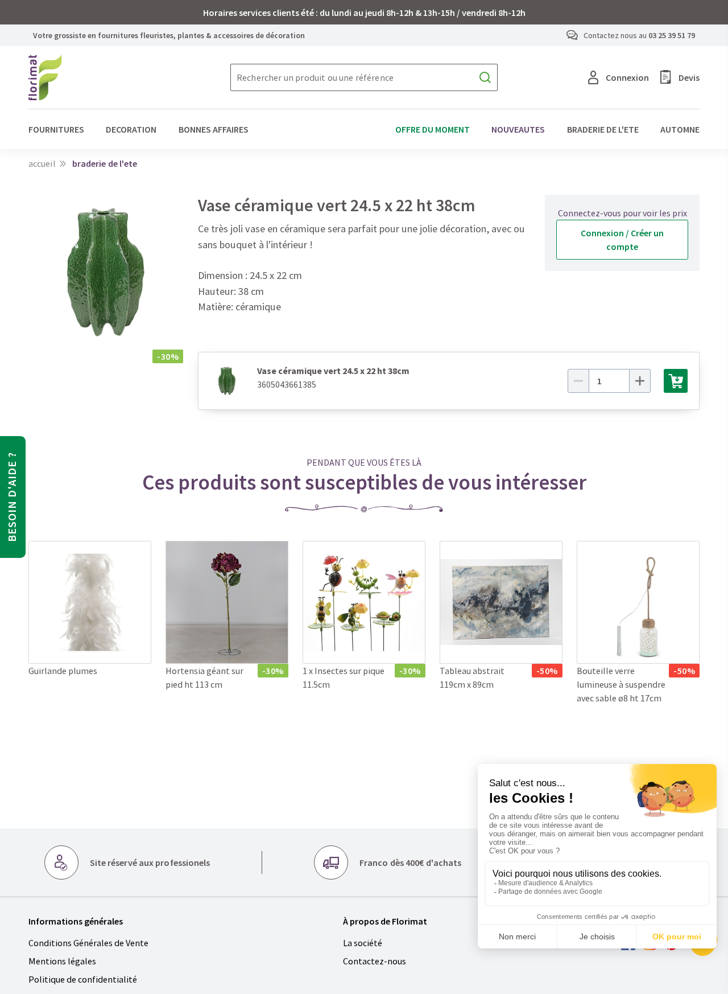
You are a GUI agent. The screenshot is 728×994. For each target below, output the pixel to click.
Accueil (42, 163)
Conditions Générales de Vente (88, 942)
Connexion (627, 77)
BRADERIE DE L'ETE (603, 129)
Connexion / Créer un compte (622, 239)
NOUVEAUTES (518, 129)
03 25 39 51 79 (671, 35)
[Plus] (640, 381)
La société (362, 942)
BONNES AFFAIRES (214, 129)
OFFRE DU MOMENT (432, 129)
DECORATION (131, 129)
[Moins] (578, 381)
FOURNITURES (56, 129)
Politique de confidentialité (82, 979)
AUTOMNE (680, 129)
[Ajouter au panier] (676, 381)
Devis (689, 77)
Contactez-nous (374, 961)
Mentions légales (62, 961)
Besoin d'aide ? (12, 497)
